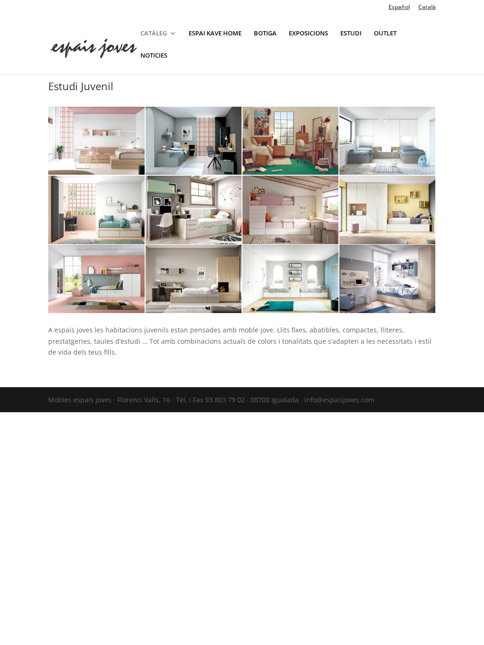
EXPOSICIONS (308, 33)
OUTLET (385, 33)
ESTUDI (351, 33)
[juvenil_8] (387, 310)
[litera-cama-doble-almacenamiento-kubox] (290, 241)
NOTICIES (153, 55)
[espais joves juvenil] (194, 310)
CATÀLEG (153, 33)
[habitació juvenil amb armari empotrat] (290, 310)
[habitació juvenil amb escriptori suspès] (194, 172)
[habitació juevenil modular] (387, 241)
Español (399, 7)
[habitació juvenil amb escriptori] (96, 172)
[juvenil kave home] (290, 172)
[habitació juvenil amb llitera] (96, 310)
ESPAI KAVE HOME (215, 33)
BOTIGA (265, 33)
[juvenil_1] (194, 241)
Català (427, 7)
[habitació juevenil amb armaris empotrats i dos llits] (387, 172)
